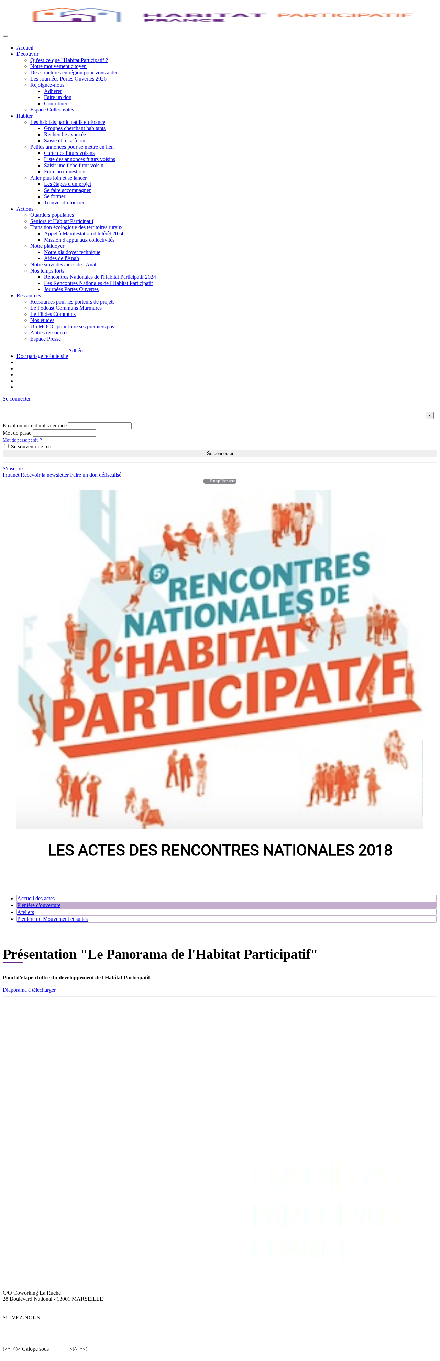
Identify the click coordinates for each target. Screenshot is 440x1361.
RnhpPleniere (222, 481)
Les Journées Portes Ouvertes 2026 (68, 79)
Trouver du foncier (64, 202)
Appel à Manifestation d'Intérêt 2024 (83, 233)
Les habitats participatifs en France (67, 122)
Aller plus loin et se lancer (58, 178)
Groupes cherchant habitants (75, 128)
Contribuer (55, 103)
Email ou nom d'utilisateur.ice (35, 425)
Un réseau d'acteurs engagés (47, 1032)
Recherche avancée (65, 134)
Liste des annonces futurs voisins (79, 159)
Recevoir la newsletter (45, 475)
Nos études (42, 320)
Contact (390, 1020)
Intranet (11, 475)
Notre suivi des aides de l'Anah (64, 264)
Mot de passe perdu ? (22, 440)
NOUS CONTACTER (407, 1014)
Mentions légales (21, 1311)
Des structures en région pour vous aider (74, 72)
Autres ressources (49, 333)
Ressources (28, 295)
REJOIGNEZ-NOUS (344, 1014)
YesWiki (59, 1349)
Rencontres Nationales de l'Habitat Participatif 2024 (100, 277)
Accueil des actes (36, 898)
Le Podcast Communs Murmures (66, 308)
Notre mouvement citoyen (58, 66)
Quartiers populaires (52, 215)
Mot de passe (17, 433)
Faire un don (58, 97)
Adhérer (53, 91)
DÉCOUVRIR (33, 1014)
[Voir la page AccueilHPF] (205, 481)
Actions (24, 209)
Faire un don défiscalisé (95, 475)
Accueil (24, 48)
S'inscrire (13, 468)
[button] (17, 399)
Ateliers (25, 912)
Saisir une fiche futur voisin (73, 165)
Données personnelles (67, 1311)
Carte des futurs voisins (69, 153)
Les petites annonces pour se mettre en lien (154, 1026)
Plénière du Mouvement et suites (52, 919)
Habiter (24, 116)
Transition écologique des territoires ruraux (76, 227)
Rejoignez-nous (47, 85)
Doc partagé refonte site (42, 356)
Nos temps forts (47, 271)
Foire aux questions (65, 171)
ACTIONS (226, 1014)
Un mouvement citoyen (41, 1026)
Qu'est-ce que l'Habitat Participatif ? (69, 60)
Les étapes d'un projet (67, 184)
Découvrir (27, 54)
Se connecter (220, 453)
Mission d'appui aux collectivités (79, 240)
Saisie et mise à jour (65, 140)
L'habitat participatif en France (141, 1020)
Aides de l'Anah (61, 258)
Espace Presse (45, 339)
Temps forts (227, 1045)
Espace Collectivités (52, 110)
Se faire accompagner (67, 190)
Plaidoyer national (233, 1039)
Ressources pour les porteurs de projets (72, 302)
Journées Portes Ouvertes (71, 289)
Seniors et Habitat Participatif (62, 221)
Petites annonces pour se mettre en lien (72, 147)
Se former (54, 196)
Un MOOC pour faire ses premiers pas (72, 326)
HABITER (120, 1014)
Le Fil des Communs (53, 314)
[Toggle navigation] (5, 36)
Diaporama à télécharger (29, 990)
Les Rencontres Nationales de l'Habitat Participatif (98, 283)
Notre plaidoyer (47, 246)
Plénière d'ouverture (38, 905)
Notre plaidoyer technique (72, 252)
